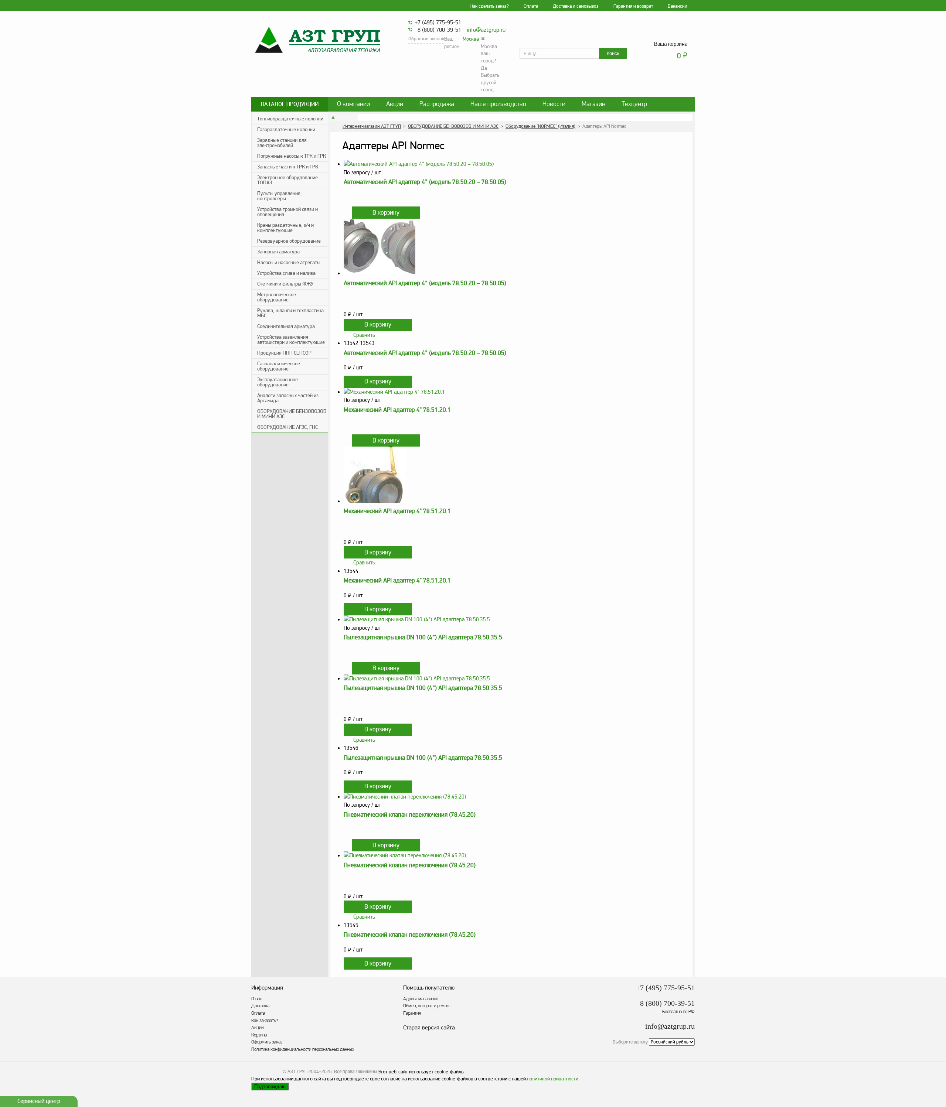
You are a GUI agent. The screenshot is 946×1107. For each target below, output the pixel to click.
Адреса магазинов (420, 999)
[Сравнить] (347, 212)
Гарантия (412, 1013)
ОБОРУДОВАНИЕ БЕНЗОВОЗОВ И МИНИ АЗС (291, 414)
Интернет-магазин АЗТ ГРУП (372, 126)
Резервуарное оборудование (289, 241)
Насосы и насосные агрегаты (288, 262)
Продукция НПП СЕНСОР (284, 353)
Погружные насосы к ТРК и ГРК (291, 156)
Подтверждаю (270, 1086)
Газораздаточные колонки (286, 129)
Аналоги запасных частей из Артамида (288, 398)
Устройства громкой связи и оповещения (287, 212)
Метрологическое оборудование (276, 297)
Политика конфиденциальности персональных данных (302, 1049)
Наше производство (498, 104)
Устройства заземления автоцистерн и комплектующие (291, 339)
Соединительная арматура (286, 326)
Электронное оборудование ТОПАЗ (287, 180)
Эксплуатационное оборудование (277, 382)
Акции (394, 104)
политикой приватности (552, 1079)
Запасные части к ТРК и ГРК (287, 167)
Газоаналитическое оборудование (278, 366)
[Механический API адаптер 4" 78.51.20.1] (518, 392)
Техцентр (634, 104)
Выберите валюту (630, 1042)
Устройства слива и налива (286, 273)
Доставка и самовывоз (576, 6)
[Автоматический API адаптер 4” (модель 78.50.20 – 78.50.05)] (518, 164)
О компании (353, 104)
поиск (613, 53)
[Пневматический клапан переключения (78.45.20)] (518, 797)
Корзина (259, 1035)
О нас (256, 999)
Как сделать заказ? (489, 6)
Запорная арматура (278, 252)
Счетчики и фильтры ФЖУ (285, 284)
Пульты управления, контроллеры (279, 196)
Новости (553, 104)
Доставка (260, 1006)
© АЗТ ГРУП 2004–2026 (307, 1071)
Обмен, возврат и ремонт (427, 1006)
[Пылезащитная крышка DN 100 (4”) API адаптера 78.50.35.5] (518, 619)
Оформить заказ (266, 1042)
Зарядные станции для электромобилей (282, 142)
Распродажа (436, 104)
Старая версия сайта (429, 1027)
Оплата (531, 6)
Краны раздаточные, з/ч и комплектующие (285, 227)
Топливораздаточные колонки (290, 119)
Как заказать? (264, 1021)
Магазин (593, 104)
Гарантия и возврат (633, 6)
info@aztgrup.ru (486, 30)
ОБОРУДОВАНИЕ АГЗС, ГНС (287, 427)
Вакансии (677, 6)
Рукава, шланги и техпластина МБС (290, 313)
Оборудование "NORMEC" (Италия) (540, 126)
